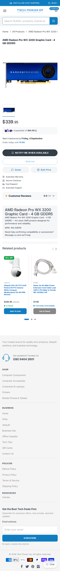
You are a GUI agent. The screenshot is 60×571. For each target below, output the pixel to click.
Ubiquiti (7, 283)
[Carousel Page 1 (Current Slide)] (26, 319)
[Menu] (4, 11)
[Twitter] (27, 566)
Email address (9, 521)
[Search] (54, 21)
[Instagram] (38, 566)
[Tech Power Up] (30, 10)
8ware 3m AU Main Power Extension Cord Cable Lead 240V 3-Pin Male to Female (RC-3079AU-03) (44, 288)
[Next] (52, 249)
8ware (35, 283)
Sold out (30, 161)
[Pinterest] (32, 566)
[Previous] (56, 249)
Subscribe (30, 538)
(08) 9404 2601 (23, 359)
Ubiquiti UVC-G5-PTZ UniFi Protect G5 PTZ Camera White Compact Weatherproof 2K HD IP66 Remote (15, 290)
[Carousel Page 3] (35, 319)
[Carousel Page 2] (31, 319)
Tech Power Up (24, 554)
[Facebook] (21, 566)
